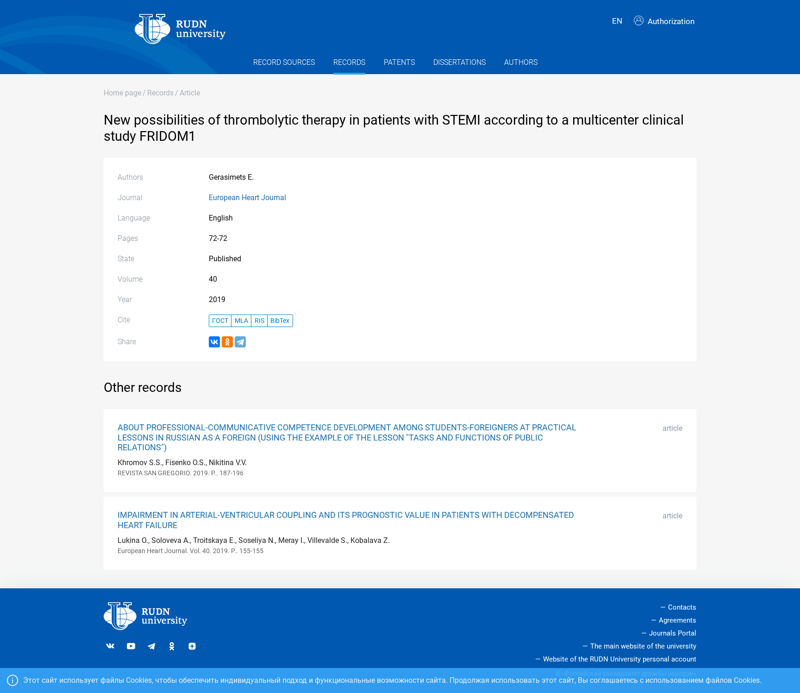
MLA (241, 321)
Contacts (682, 607)
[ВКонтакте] (214, 341)
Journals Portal (672, 633)
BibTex (279, 321)
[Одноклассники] (227, 341)
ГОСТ (220, 321)
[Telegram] (240, 341)
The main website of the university (643, 646)
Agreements (677, 620)
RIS (259, 321)
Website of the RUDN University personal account (619, 659)
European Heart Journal (247, 197)
